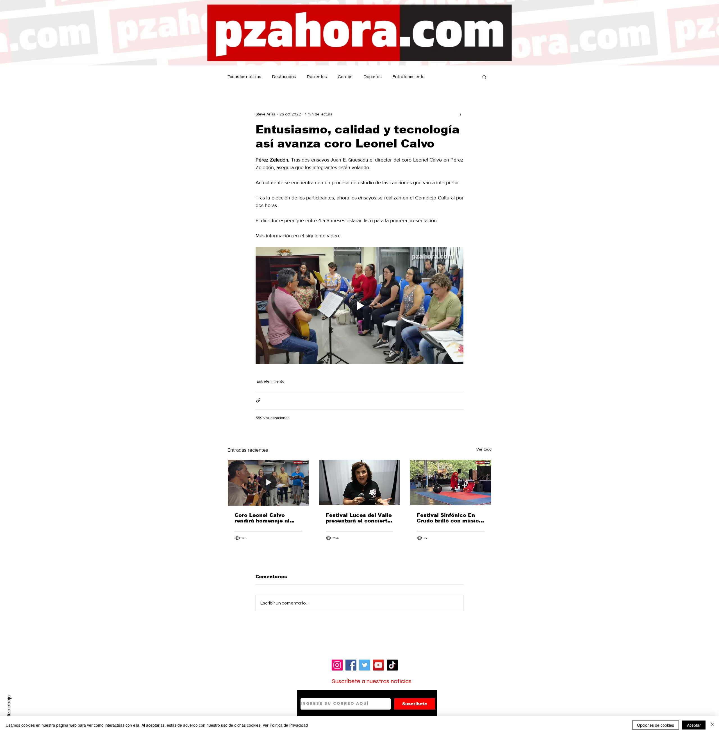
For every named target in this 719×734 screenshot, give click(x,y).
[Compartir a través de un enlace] (258, 400)
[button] (484, 76)
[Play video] (359, 305)
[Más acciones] (460, 114)
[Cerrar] (712, 725)
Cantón (345, 77)
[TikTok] (392, 665)
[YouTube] (378, 665)
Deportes (372, 77)
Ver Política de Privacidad (285, 725)
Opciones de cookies (655, 725)
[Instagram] (337, 665)
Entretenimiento (408, 77)
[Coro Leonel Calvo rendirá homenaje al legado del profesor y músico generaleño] (268, 482)
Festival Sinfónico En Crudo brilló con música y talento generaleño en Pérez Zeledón (449, 518)
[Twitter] (364, 665)
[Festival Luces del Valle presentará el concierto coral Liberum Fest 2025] (359, 482)
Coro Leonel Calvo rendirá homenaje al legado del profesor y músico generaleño (264, 518)
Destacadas (284, 77)
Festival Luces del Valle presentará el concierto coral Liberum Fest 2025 (359, 518)
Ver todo (484, 449)
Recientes (317, 77)
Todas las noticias (244, 77)
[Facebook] (350, 665)
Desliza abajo (9, 709)
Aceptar (694, 725)
